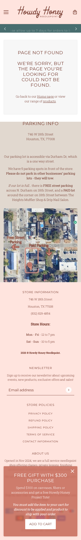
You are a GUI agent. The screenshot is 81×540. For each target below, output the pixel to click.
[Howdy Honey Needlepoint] (40, 12)
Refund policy (40, 420)
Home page (45, 96)
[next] (76, 28)
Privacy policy (40, 413)
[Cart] (74, 12)
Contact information (40, 441)
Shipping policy (41, 427)
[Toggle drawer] (6, 12)
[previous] (5, 28)
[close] (72, 471)
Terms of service (41, 434)
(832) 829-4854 (40, 313)
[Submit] (68, 390)
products (49, 101)
